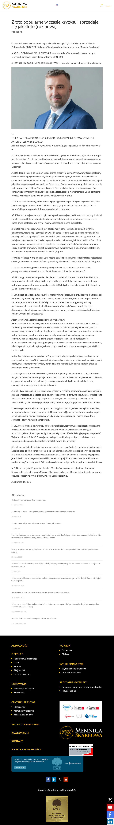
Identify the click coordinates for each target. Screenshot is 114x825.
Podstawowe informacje (25, 658)
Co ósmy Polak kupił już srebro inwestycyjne (28, 500)
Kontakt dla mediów (23, 714)
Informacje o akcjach (24, 688)
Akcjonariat (19, 670)
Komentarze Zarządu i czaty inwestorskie (82, 687)
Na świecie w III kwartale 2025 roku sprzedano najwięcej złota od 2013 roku (40, 592)
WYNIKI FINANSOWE (71, 663)
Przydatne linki (69, 690)
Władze (17, 666)
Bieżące (65, 654)
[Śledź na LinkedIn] (54, 779)
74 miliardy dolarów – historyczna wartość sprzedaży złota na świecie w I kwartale (43, 512)
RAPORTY (65, 645)
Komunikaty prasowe (24, 710)
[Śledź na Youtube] (66, 779)
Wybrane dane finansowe (74, 668)
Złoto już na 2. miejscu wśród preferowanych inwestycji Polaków (36, 523)
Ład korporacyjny (22, 674)
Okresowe (67, 650)
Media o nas (19, 706)
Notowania (19, 692)
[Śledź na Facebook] (48, 779)
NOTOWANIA (18, 683)
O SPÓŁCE (17, 653)
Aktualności (18, 495)
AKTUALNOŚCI (19, 645)
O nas (16, 662)
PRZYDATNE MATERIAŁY (73, 682)
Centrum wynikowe (71, 672)
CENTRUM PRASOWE (23, 702)
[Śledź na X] (60, 779)
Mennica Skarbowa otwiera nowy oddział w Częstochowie (33, 618)
